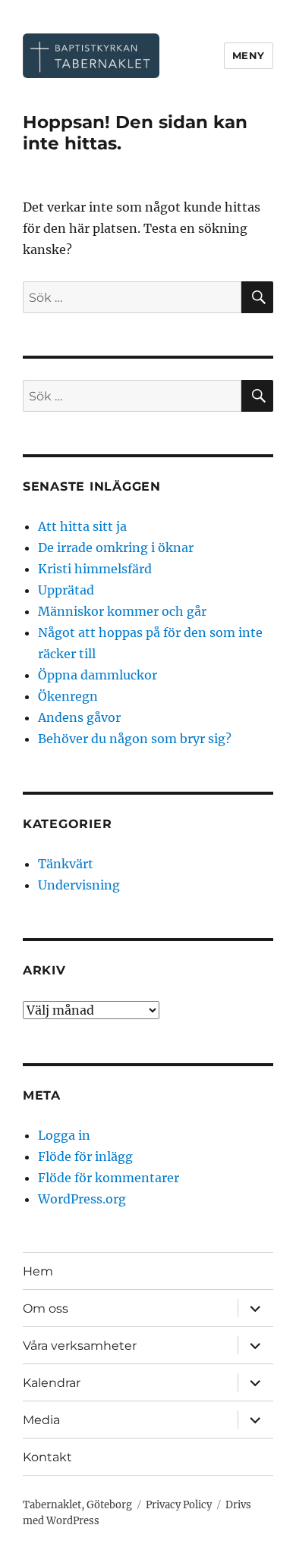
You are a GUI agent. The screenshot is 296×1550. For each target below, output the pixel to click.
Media (41, 1420)
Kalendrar (51, 1383)
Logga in (64, 1135)
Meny (248, 55)
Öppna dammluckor (97, 674)
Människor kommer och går (122, 611)
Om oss (45, 1308)
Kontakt (47, 1457)
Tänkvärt (65, 863)
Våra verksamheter (80, 1345)
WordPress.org (82, 1198)
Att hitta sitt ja (82, 526)
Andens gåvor (79, 717)
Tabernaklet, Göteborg (77, 1504)
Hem (38, 1271)
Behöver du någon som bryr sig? (134, 738)
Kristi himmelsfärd (95, 568)
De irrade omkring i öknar (116, 547)
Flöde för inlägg (85, 1156)
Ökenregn (68, 696)
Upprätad (66, 590)
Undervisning (79, 885)
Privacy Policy (179, 1504)
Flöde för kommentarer (108, 1177)
